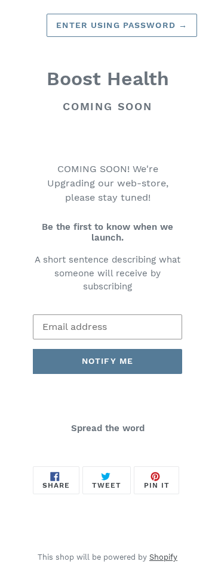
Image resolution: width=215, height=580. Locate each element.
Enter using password (122, 25)
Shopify (163, 557)
